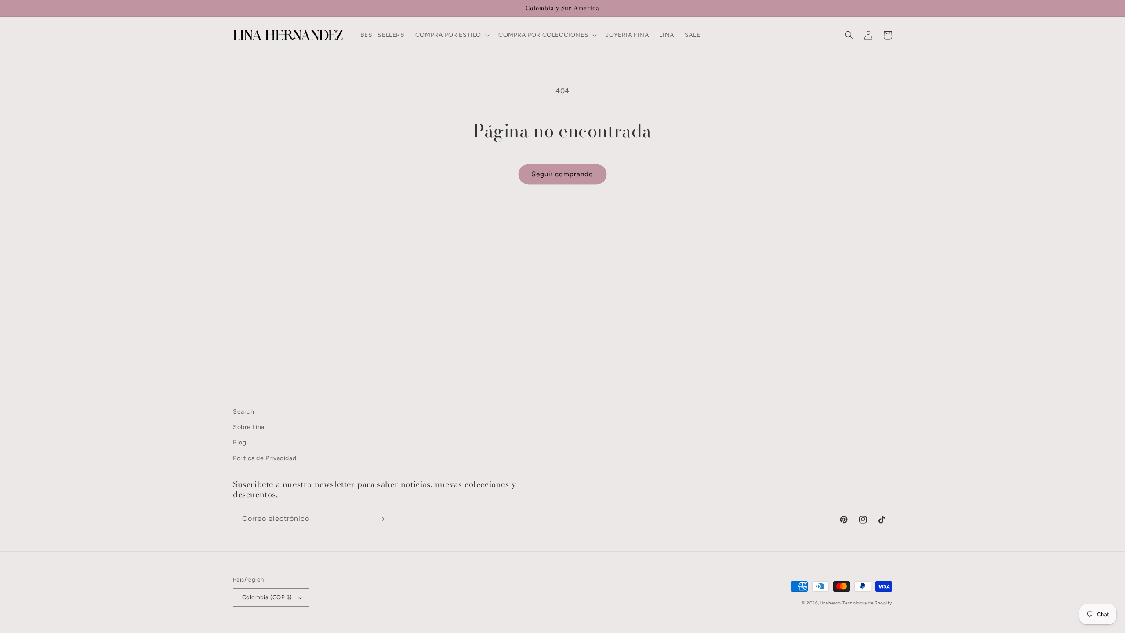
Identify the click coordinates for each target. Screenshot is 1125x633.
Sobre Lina (249, 427)
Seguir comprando (562, 174)
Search (243, 411)
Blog (239, 442)
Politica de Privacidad (264, 458)
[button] (451, 35)
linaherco (830, 603)
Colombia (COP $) (267, 597)
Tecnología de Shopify (867, 603)
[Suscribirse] (381, 519)
